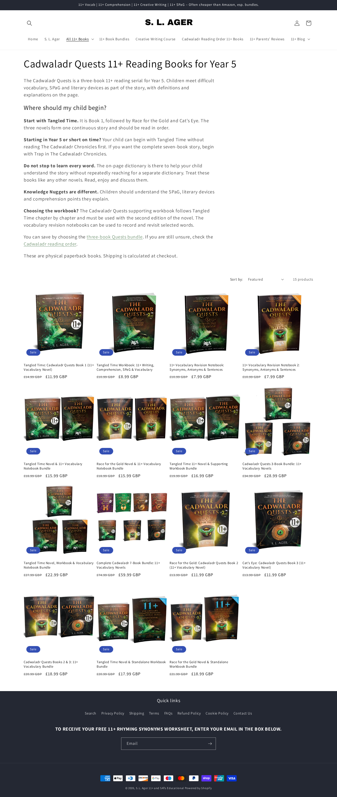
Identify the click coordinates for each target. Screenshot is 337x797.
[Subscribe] (210, 743)
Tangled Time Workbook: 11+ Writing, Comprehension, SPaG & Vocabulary (125, 367)
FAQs (168, 713)
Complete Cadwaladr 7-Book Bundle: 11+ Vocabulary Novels (128, 565)
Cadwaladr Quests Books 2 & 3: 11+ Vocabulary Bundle (51, 664)
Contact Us (243, 713)
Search (90, 713)
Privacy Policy (112, 713)
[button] (29, 23)
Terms (154, 713)
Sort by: (236, 279)
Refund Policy (189, 713)
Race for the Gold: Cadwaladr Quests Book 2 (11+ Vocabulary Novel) (204, 565)
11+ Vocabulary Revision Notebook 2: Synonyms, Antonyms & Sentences (271, 367)
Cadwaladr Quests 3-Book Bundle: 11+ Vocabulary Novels (271, 466)
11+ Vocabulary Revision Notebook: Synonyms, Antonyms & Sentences (197, 367)
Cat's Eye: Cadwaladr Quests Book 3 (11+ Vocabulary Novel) (273, 565)
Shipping (136, 713)
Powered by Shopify (198, 788)
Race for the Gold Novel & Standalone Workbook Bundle (199, 664)
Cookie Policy (217, 713)
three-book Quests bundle (114, 237)
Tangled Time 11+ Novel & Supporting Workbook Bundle (199, 466)
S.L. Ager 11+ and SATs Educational (160, 788)
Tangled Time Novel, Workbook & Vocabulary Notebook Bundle (59, 565)
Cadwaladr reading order (50, 244)
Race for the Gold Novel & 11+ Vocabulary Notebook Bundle (129, 466)
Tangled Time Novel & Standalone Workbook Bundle (131, 664)
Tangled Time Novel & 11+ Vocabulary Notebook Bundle (53, 466)
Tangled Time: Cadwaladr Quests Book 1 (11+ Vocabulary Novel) (59, 367)
